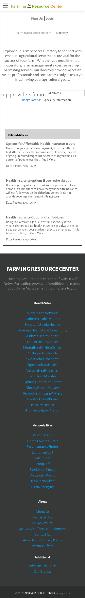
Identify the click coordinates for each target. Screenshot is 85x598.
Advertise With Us (42, 566)
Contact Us (42, 534)
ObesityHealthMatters (43, 388)
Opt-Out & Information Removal (43, 529)
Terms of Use (42, 517)
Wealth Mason (42, 435)
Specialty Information (57, 100)
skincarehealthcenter (42, 359)
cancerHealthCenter (42, 342)
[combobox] (65, 93)
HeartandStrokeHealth (42, 325)
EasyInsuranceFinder (42, 447)
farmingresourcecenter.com (34, 32)
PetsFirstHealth (42, 405)
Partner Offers (42, 546)
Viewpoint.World (43, 475)
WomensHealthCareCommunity (43, 330)
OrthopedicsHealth (42, 353)
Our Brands (42, 571)
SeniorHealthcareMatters (42, 393)
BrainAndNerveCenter (42, 411)
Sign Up (37, 18)
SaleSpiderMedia (43, 470)
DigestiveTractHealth (42, 365)
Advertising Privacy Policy (42, 540)
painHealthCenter (42, 376)
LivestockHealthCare (42, 399)
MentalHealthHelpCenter (42, 347)
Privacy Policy (42, 523)
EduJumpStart (42, 452)
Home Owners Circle (42, 441)
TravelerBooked (43, 481)
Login (50, 18)
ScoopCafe (43, 464)
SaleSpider (42, 458)
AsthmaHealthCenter (42, 336)
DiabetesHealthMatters (42, 319)
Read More (48, 159)
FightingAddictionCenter (42, 382)
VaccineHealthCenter (42, 370)
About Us (43, 512)
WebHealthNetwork (42, 313)
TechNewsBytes (42, 487)
